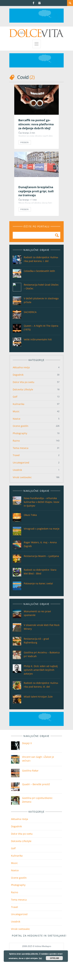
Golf (15, 396)
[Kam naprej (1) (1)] (36, 21)
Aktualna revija (21, 367)
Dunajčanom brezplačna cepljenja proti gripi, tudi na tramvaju (36, 191)
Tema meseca (20, 448)
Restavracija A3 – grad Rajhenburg (36, 640)
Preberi (24, 142)
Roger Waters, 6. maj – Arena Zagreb (40, 544)
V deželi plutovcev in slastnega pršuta (41, 300)
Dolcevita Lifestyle (23, 389)
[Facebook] (33, 3)
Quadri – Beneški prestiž (36, 784)
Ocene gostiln (20, 426)
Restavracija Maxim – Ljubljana (41, 556)
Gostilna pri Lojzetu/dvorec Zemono (37, 799)
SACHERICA (30, 312)
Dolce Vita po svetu (23, 382)
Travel (16, 455)
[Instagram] (39, 3)
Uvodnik (17, 470)
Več (40, 958)
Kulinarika (18, 404)
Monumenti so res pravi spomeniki (37, 613)
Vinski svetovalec (22, 477)
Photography (20, 433)
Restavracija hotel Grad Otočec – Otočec (41, 286)
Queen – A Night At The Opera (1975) (41, 327)
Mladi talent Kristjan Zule (38, 696)
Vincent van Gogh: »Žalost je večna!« (38, 758)
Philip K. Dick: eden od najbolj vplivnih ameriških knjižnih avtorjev (41, 669)
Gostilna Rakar (30, 770)
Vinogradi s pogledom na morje (41, 528)
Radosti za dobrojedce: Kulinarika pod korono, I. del (41, 259)
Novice (16, 418)
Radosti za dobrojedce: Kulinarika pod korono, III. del (41, 684)
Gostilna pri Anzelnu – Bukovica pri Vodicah (42, 654)
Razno (16, 440)
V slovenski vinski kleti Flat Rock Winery (41, 626)
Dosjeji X (27, 743)
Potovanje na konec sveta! (38, 583)
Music (16, 411)
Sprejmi (54, 958)
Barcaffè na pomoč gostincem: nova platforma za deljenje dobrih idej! (36, 124)
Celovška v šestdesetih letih (39, 271)
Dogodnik (18, 374)
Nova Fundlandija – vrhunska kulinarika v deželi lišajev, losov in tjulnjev (41, 502)
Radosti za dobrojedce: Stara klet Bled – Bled (40, 571)
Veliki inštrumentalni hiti (38, 339)
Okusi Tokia (30, 515)
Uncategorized (21, 462)
